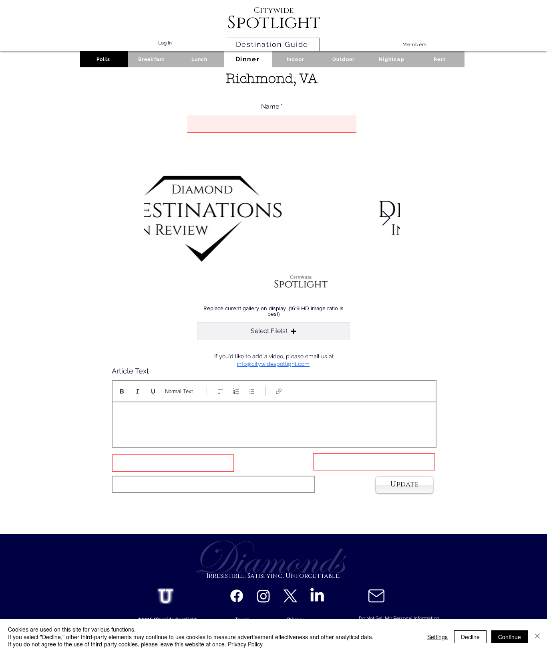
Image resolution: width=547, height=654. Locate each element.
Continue (509, 637)
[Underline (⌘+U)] (153, 391)
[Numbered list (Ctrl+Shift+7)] (236, 391)
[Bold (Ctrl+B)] (122, 391)
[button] (273, 331)
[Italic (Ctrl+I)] (137, 391)
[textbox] (274, 422)
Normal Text (179, 391)
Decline (470, 637)
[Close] (537, 637)
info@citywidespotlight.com (273, 364)
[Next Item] (386, 218)
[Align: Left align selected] (220, 391)
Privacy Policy (245, 644)
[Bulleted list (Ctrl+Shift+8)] (251, 391)
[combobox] (213, 484)
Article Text (130, 371)
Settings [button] (437, 637)
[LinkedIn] (317, 595)
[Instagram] (263, 595)
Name (270, 106)
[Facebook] (236, 595)
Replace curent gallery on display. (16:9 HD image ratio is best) (273, 311)
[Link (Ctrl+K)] (279, 391)
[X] (290, 595)
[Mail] (376, 596)
